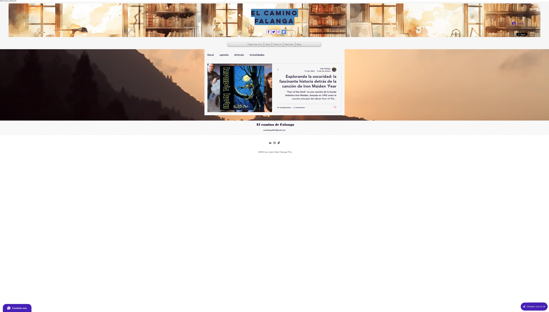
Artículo (239, 54)
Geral (210, 54)
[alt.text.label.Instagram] (274, 142)
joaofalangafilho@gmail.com (274, 130)
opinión (224, 54)
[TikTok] (278, 142)
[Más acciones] (279, 69)
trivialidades (257, 54)
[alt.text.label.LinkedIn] (270, 142)
